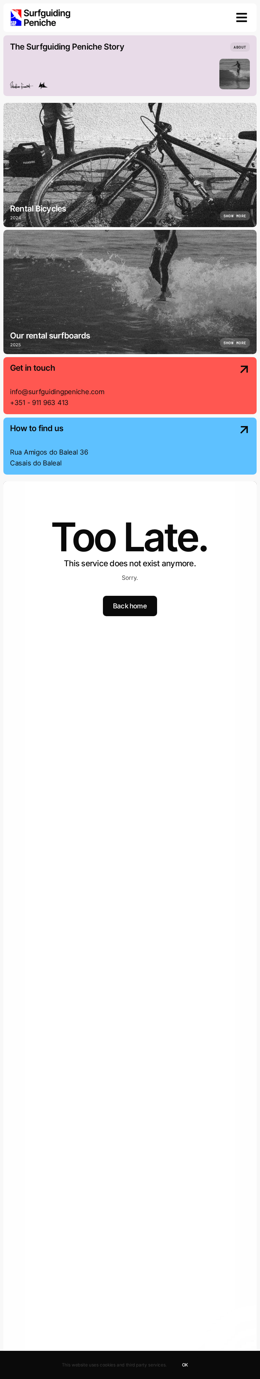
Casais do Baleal (36, 463)
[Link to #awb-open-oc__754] (242, 18)
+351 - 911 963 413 (39, 403)
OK (185, 1364)
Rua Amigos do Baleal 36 (49, 452)
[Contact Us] (221, 386)
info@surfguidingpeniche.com (57, 392)
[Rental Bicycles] (130, 165)
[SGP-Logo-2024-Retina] (40, 11)
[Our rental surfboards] (130, 292)
